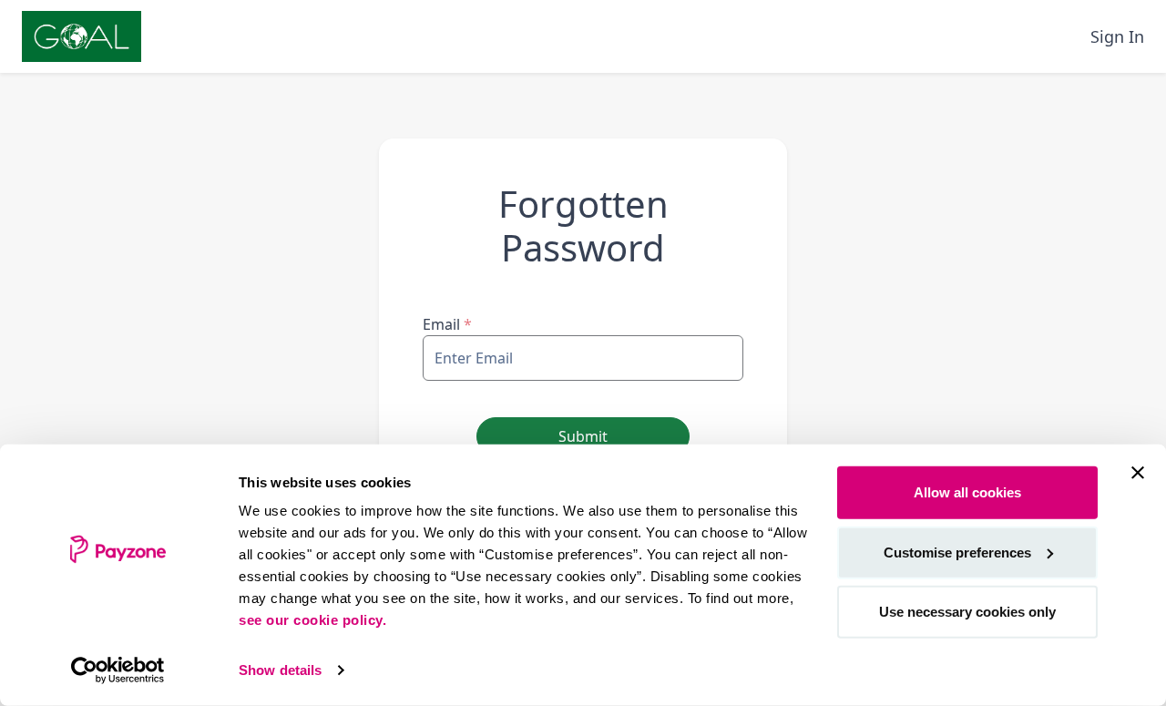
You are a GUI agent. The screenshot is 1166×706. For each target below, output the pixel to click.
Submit (583, 436)
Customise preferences (957, 551)
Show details (280, 670)
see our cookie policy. (312, 620)
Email (447, 324)
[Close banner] (1137, 472)
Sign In (1117, 36)
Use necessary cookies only (967, 611)
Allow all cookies (967, 492)
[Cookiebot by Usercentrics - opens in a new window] (118, 670)
